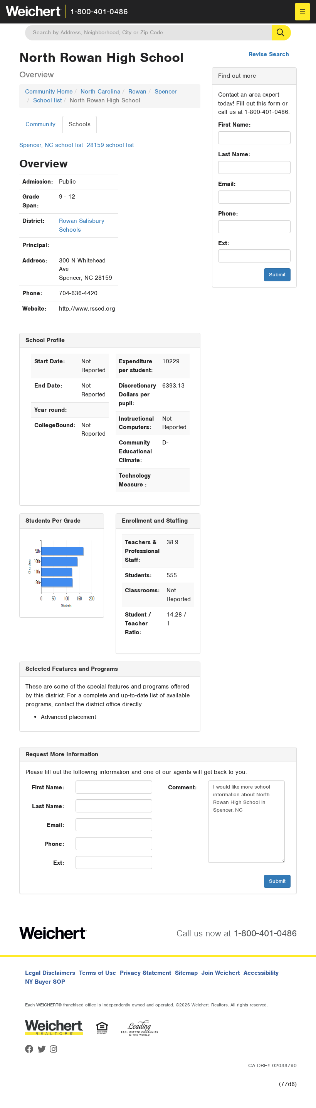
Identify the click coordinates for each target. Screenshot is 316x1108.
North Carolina (100, 91)
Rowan (137, 91)
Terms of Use (97, 973)
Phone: (228, 213)
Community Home (48, 91)
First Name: (234, 125)
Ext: (223, 243)
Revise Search (269, 54)
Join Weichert (221, 973)
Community (40, 124)
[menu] (302, 11)
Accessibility (261, 973)
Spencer (166, 91)
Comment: (182, 787)
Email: (226, 184)
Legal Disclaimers (50, 973)
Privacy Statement (145, 973)
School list (47, 100)
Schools (80, 124)
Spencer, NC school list (51, 145)
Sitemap (186, 973)
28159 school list (110, 145)
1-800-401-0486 (99, 12)
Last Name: (234, 154)
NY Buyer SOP (45, 982)
